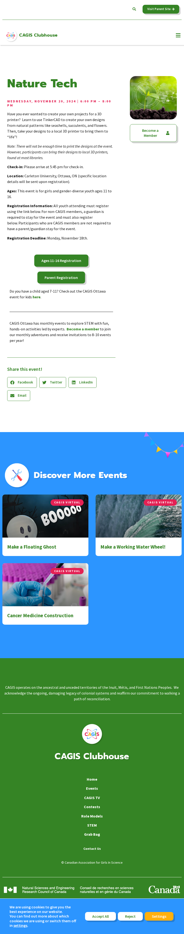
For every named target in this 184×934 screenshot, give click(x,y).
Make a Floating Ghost (31, 547)
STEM (92, 825)
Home (92, 779)
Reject (130, 916)
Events (92, 788)
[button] (134, 9)
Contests (92, 806)
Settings (159, 916)
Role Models (92, 816)
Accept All (100, 916)
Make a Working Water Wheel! (133, 547)
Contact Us (92, 848)
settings (20, 925)
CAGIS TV (92, 797)
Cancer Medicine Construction (40, 615)
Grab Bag (92, 834)
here (36, 297)
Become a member (83, 329)
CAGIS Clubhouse (38, 35)
